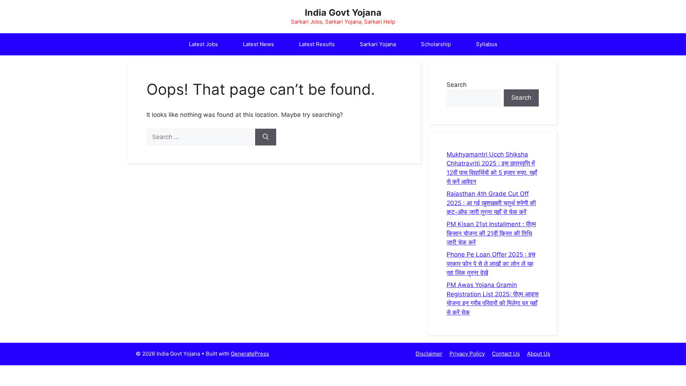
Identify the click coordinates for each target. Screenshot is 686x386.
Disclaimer (429, 353)
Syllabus (486, 44)
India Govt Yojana (343, 12)
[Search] (265, 137)
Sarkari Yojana (378, 44)
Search (457, 84)
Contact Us (506, 353)
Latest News (258, 44)
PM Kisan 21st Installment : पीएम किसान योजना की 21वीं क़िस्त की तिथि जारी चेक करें (491, 233)
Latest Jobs (203, 44)
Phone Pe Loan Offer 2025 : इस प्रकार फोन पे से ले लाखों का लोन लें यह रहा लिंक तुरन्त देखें (491, 263)
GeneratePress (250, 353)
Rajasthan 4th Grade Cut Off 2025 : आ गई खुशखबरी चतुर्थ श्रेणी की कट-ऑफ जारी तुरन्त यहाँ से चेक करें (491, 203)
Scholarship (436, 44)
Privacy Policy (467, 353)
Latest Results (317, 44)
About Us (538, 353)
